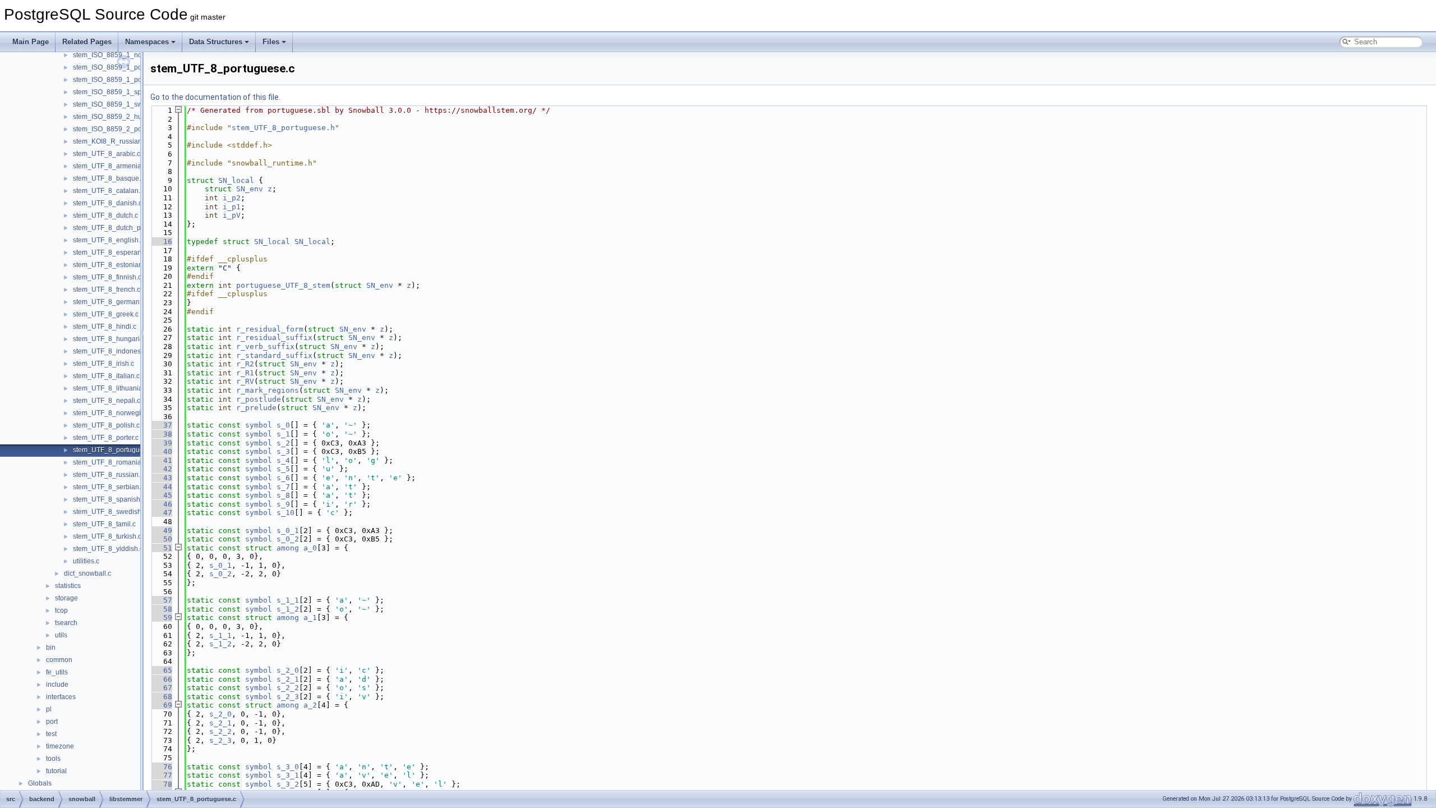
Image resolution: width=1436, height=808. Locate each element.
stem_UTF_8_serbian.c (108, 487)
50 (161, 539)
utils (61, 635)
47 (161, 512)
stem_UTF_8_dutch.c (105, 215)
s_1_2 (288, 609)
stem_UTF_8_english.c (108, 240)
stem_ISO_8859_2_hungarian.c (122, 117)
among (288, 548)
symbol (258, 425)
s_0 (283, 425)
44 (161, 487)
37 (161, 425)
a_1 (310, 617)
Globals (40, 783)
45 (161, 495)
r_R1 (245, 373)
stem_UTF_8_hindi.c (104, 326)
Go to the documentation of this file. (215, 97)
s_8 (283, 495)
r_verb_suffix (265, 346)
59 (161, 617)
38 (161, 434)
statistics (68, 586)
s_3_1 (288, 775)
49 (161, 530)
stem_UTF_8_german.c (109, 302)
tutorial (56, 771)
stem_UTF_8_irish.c (103, 364)
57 (161, 600)
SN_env (249, 189)
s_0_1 (288, 530)
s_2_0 (288, 670)
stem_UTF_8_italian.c (106, 376)
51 (161, 548)
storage (66, 598)
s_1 (283, 434)
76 (161, 767)
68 (161, 696)
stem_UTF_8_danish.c (107, 203)
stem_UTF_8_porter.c (106, 438)
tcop (61, 610)
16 (161, 241)
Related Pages (87, 42)
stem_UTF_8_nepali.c (106, 401)
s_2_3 (288, 696)
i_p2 (232, 198)
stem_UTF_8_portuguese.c (114, 450)
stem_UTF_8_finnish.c (107, 277)
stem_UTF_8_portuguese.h (283, 127)
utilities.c (86, 561)
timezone (60, 746)
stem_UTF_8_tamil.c (104, 524)
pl (49, 709)
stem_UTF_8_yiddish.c (108, 549)
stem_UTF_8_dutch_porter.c (116, 228)
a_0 (310, 548)
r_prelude (256, 407)
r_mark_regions (267, 390)
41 (161, 460)
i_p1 (232, 207)
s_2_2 (288, 687)
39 (161, 443)
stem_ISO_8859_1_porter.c (115, 67)
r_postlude (258, 399)
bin (51, 647)
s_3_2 (288, 784)
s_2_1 (288, 679)
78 (161, 784)
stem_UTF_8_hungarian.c (113, 339)
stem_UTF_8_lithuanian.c (112, 388)
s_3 (283, 451)
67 (161, 687)
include (57, 684)
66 (161, 679)
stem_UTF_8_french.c (106, 289)
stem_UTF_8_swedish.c (109, 512)
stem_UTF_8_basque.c (108, 178)
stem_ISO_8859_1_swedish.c (118, 104)
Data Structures (215, 42)
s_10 (285, 512)
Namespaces (147, 42)
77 (161, 775)
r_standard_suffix (274, 355)
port (52, 722)
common (59, 660)
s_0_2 (288, 539)
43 (161, 478)
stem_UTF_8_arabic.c (106, 154)
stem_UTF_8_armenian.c (111, 166)
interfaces (61, 697)
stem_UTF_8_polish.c (106, 425)
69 (161, 705)
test (51, 734)
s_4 (283, 460)
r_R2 (245, 364)
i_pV (232, 215)
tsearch (66, 623)
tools (53, 759)
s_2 (283, 443)
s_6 (283, 478)
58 (161, 609)
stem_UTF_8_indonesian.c (114, 351)
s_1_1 (288, 600)
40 (161, 451)
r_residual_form (269, 329)
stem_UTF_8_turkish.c (107, 536)
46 (161, 504)
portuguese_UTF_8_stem (283, 285)
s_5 (283, 469)
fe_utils (57, 672)
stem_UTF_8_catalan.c (108, 191)
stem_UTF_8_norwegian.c (113, 413)
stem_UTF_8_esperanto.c (112, 252)
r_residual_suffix (274, 337)
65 (161, 670)
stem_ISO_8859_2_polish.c (115, 129)
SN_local (236, 180)
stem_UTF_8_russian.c (108, 475)
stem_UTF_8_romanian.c (111, 462)
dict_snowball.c (87, 573)
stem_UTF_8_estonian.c (110, 265)
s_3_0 (288, 767)
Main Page (30, 42)
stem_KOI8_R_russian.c (110, 141)
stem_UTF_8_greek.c (106, 314)
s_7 (283, 487)
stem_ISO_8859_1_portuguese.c (123, 80)
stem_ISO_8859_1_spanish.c (118, 92)
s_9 (283, 504)
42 (161, 469)
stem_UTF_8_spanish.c (109, 499)
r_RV (245, 381)
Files (271, 42)
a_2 (310, 705)
